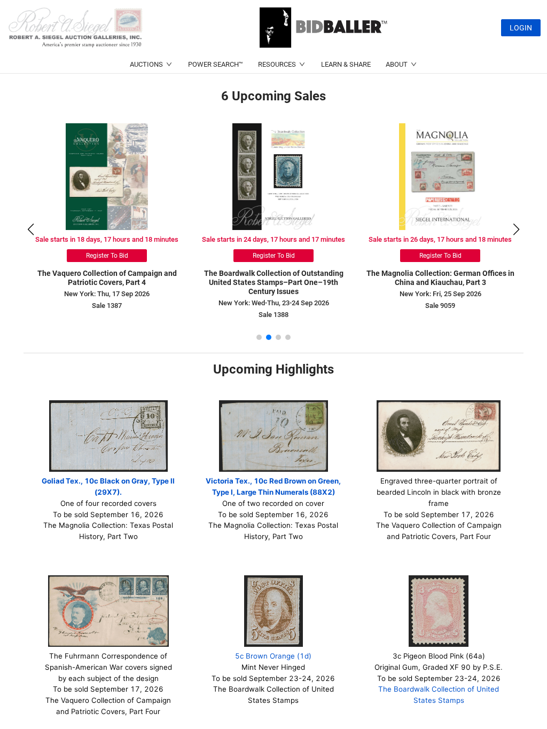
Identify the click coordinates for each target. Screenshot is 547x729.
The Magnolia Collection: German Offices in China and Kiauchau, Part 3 (440, 278)
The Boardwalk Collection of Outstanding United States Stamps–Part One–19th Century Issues (273, 282)
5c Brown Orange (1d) (273, 656)
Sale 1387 (107, 306)
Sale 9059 (440, 306)
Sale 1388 (273, 315)
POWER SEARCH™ (215, 64)
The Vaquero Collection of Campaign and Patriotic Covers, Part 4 (107, 278)
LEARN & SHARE (346, 64)
